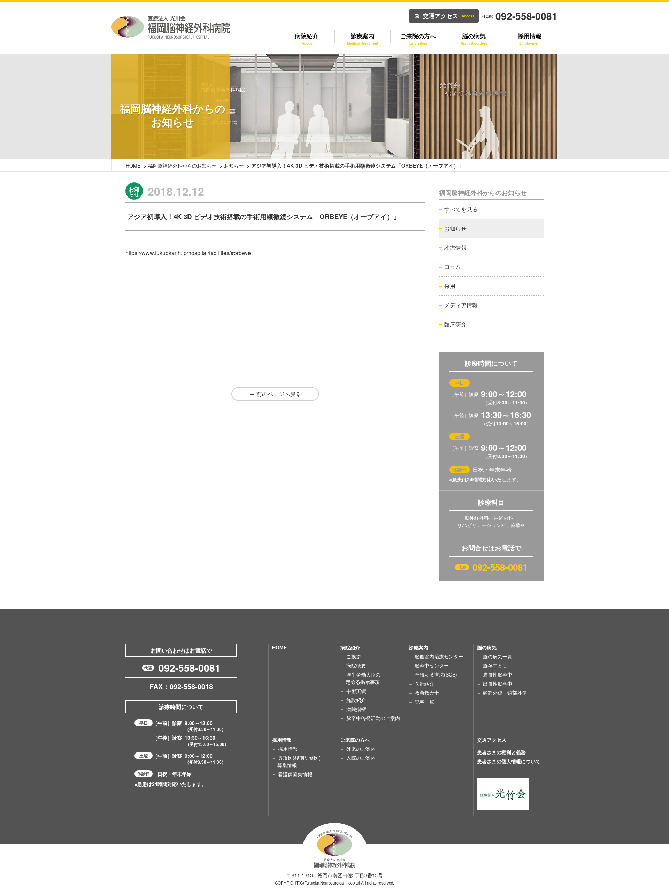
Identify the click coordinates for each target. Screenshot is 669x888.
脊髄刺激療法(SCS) (436, 674)
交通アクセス (449, 15)
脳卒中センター (432, 665)
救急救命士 (427, 692)
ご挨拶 (353, 656)
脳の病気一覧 (497, 656)
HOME (133, 165)
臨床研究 (455, 324)
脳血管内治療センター (439, 656)
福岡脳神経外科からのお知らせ (182, 165)
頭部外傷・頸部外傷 (505, 692)
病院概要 (356, 665)
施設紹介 (356, 699)
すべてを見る (461, 209)
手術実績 (356, 690)
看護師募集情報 (295, 774)
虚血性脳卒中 (497, 674)
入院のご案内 (361, 757)
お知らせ (234, 165)
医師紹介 (424, 683)
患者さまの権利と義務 (501, 752)
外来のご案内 (361, 748)
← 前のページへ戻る (275, 394)
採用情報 (288, 748)
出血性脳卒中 (497, 683)
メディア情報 (461, 305)
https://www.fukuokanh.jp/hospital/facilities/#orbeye (188, 253)
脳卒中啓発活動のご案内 (373, 718)
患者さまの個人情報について (508, 761)
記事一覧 (424, 701)
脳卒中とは (495, 665)
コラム (452, 267)
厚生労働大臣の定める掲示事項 (363, 678)
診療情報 (455, 248)
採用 (449, 286)
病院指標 (356, 708)
